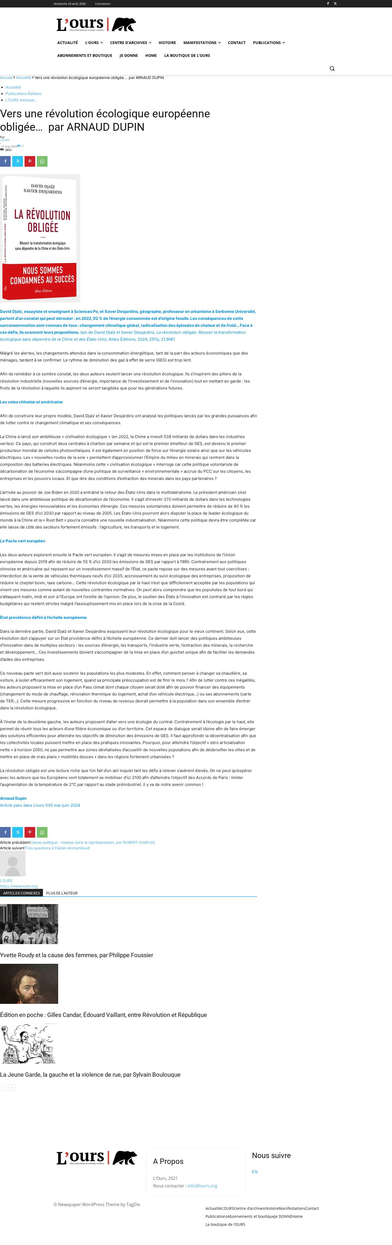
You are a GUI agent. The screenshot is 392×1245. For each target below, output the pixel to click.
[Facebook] (328, 4)
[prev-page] (3, 1087)
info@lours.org (202, 1186)
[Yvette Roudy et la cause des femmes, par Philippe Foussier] (128, 924)
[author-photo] (13, 875)
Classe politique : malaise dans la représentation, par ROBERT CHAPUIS (92, 842)
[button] (332, 68)
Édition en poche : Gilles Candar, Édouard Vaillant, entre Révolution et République (103, 1015)
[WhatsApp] (42, 161)
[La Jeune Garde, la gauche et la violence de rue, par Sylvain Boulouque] (128, 1044)
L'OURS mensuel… (21, 100)
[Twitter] (335, 4)
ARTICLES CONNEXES (21, 893)
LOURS (5, 140)
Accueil (6, 77)
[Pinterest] (30, 161)
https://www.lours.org (19, 886)
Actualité (23, 77)
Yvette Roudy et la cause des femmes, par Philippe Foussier (76, 955)
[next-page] (12, 1087)
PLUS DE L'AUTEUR (62, 893)
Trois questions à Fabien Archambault (57, 848)
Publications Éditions (23, 93)
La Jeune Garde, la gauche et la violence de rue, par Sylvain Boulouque (90, 1074)
